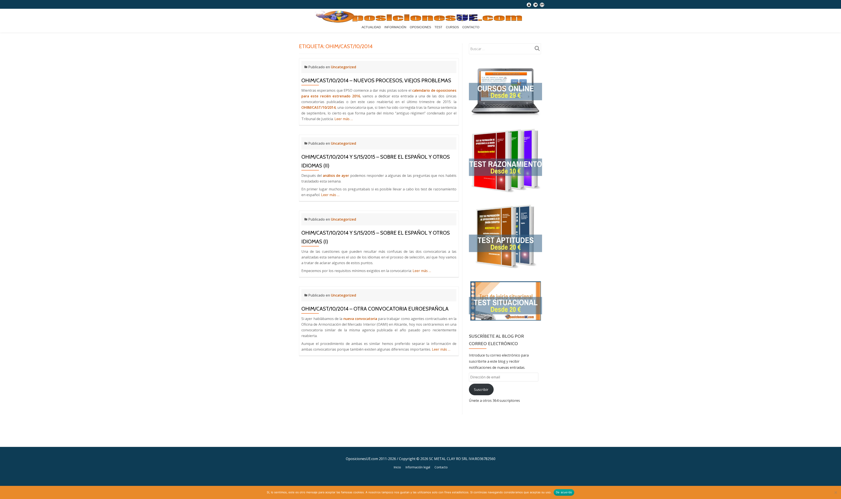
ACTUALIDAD (371, 27)
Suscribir (481, 389)
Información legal (417, 467)
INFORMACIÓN (395, 27)
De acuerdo (564, 492)
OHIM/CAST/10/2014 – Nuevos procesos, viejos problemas (376, 80)
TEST (438, 27)
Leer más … (343, 118)
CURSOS (452, 27)
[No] (835, 492)
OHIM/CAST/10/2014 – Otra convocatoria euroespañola (375, 309)
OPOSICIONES (420, 27)
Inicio (397, 467)
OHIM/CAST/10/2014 (318, 107)
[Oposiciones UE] (421, 16)
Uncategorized (343, 67)
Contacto (470, 27)
